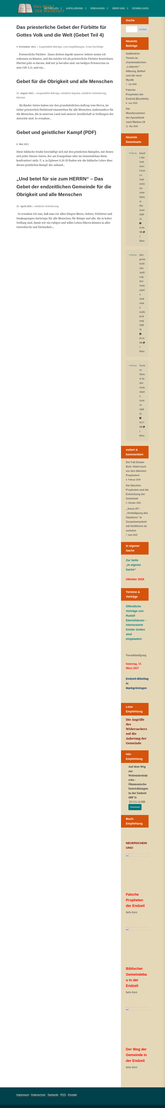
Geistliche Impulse (70, 93)
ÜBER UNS (118, 8)
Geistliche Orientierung (93, 93)
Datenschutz (38, 1094)
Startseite (53, 1094)
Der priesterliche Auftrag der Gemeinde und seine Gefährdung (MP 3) (142, 292)
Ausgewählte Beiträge (50, 46)
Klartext (20, 97)
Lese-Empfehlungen (73, 46)
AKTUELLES (51, 8)
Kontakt (72, 1094)
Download (135, 807)
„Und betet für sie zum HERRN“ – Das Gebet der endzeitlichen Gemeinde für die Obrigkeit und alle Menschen (63, 186)
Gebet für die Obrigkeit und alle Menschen (64, 81)
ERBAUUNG (98, 8)
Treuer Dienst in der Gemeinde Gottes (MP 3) (142, 389)
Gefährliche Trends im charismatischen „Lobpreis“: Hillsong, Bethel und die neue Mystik (136, 66)
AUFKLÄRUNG (74, 8)
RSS (63, 1094)
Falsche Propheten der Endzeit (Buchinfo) (137, 94)
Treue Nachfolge (94, 46)
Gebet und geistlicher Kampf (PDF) (56, 132)
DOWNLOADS (140, 8)
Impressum (22, 1094)
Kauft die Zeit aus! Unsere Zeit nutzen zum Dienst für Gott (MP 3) (142, 185)
